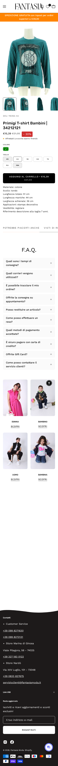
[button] (42, 6)
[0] (47, 6)
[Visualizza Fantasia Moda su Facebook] (12, 742)
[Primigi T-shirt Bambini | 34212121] (9, 104)
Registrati (29, 730)
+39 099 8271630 (13, 630)
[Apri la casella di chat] (49, 747)
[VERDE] (6, 149)
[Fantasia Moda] (29, 6)
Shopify (28, 750)
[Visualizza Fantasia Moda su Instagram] (5, 742)
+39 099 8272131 (13, 637)
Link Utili (7, 692)
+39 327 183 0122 (13, 656)
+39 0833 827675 (13, 676)
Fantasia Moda (17, 750)
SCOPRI (15, 426)
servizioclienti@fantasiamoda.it (22, 682)
